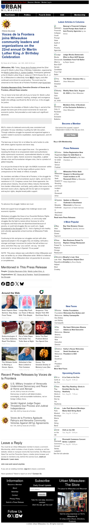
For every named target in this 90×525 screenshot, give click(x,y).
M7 (15, 274)
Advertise (14, 491)
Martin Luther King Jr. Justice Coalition (18, 72)
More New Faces (60, 368)
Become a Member (71, 123)
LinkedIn (17, 517)
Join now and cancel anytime (13, 464)
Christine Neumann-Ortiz (11, 87)
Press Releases (71, 148)
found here (46, 82)
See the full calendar (61, 453)
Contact (15, 495)
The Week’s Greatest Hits (73, 79)
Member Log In (46, 2)
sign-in (27, 469)
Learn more (14, 459)
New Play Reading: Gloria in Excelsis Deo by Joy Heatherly (73, 389)
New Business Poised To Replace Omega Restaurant (74, 241)
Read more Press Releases (64, 217)
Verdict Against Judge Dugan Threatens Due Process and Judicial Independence (29, 405)
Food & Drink (45, 14)
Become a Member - (34, 2)
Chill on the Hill (68, 430)
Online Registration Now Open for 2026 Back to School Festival (73, 154)
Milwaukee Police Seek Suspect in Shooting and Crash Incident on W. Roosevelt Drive (73, 175)
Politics (27, 14)
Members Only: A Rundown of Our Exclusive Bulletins (74, 106)
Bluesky (20, 517)
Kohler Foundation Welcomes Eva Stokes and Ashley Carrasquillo (73, 312)
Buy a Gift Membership (63, 141)
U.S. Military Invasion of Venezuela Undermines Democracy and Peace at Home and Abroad (28, 386)
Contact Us (37, 473)
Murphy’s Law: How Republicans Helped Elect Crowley (73, 259)
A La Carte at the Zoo (70, 377)
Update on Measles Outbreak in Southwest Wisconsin (72, 202)
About (15, 488)
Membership (79, 14)
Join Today (71, 135)
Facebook (9, 517)
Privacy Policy (15, 498)
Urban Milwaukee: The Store (72, 482)
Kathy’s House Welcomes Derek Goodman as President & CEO (73, 351)
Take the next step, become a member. (42, 501)
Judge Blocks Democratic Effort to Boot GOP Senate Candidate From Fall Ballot (73, 57)
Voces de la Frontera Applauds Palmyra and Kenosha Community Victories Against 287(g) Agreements (29, 420)
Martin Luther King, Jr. (36, 271)
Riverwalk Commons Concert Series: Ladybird (73, 440)
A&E (62, 14)
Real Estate (10, 14)
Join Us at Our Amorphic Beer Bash (14, 2)
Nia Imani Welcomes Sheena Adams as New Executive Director (74, 329)
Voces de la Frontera (10, 63)
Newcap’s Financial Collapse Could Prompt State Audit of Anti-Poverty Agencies (74, 28)
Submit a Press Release (15, 502)
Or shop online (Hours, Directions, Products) (72, 520)
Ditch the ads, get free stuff (42, 505)
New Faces (71, 306)
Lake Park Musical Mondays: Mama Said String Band (73, 409)
